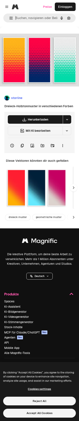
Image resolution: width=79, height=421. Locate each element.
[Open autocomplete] (9, 18)
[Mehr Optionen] (62, 145)
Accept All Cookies (39, 413)
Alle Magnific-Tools (17, 353)
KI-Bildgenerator (15, 312)
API (6, 342)
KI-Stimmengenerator (18, 322)
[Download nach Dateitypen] (67, 119)
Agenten (13, 337)
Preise (47, 7)
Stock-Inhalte (13, 327)
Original (27, 36)
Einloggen (65, 7)
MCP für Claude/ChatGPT (25, 332)
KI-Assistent (12, 307)
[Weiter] (73, 188)
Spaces (9, 301)
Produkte (11, 294)
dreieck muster (18, 217)
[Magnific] (39, 242)
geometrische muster (49, 217)
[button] (39, 276)
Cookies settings (39, 389)
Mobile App (11, 348)
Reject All (39, 401)
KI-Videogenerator (16, 317)
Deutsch (39, 276)
